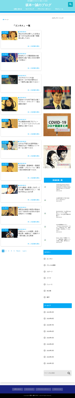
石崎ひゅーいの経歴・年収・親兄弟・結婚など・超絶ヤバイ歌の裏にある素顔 (29, 234)
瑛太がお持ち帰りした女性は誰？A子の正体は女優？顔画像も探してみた (29, 36)
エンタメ (49, 259)
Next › (18, 251)
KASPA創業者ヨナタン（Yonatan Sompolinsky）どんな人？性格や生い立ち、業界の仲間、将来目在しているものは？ (63, 227)
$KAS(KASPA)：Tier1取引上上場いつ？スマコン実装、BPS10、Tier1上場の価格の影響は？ (63, 213)
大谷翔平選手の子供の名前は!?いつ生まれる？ (62, 199)
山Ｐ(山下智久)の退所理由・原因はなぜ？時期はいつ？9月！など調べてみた (28, 146)
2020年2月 (50, 357)
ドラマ (49, 278)
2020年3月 (50, 350)
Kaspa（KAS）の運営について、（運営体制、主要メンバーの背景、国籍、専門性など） (63, 239)
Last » (25, 251)
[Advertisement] (57, 52)
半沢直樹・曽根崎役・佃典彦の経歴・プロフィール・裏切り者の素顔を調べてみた (29, 168)
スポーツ (49, 271)
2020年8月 (50, 318)
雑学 (48, 297)
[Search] (69, 373)
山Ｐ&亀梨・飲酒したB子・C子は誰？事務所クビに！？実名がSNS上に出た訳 (29, 190)
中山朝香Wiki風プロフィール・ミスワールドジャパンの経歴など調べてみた (29, 124)
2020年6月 (50, 331)
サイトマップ (30, 9)
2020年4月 (50, 344)
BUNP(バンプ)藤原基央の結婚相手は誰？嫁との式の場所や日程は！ (29, 58)
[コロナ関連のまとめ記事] (57, 124)
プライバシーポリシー (44, 9)
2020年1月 (50, 363)
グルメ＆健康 (51, 265)
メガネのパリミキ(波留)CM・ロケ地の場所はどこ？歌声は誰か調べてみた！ (29, 80)
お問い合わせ (18, 9)
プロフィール (59, 9)
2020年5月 (50, 338)
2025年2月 (50, 312)
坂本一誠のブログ (38, 4)
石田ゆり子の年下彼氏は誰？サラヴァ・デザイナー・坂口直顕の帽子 (29, 102)
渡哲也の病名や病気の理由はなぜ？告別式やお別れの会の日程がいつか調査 (29, 212)
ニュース (49, 284)
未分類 (49, 291)
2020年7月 (50, 325)
